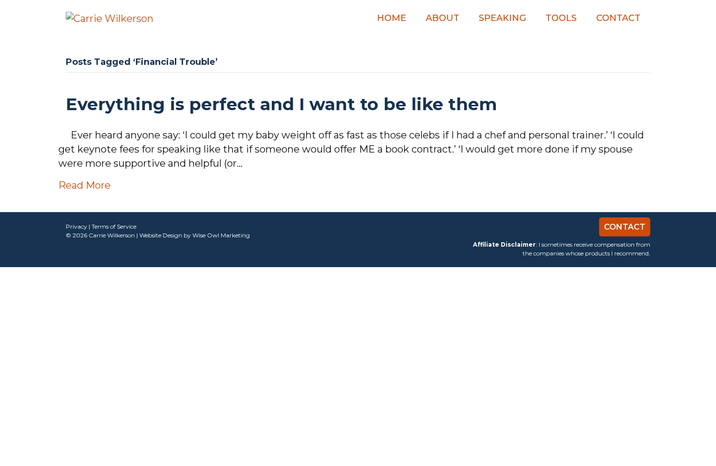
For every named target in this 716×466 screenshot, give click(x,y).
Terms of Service (114, 226)
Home (391, 18)
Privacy (76, 226)
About (442, 18)
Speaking (502, 18)
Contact (618, 18)
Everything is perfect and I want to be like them (281, 104)
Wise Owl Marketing (221, 235)
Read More (84, 185)
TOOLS (561, 18)
